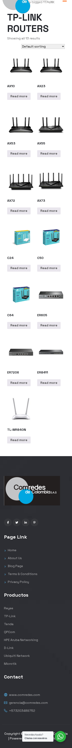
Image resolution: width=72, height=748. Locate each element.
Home (11, 550)
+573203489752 (21, 711)
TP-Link (10, 616)
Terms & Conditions (22, 574)
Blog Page (15, 566)
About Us (14, 558)
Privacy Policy (18, 582)
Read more (18, 96)
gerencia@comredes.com (28, 703)
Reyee (8, 608)
